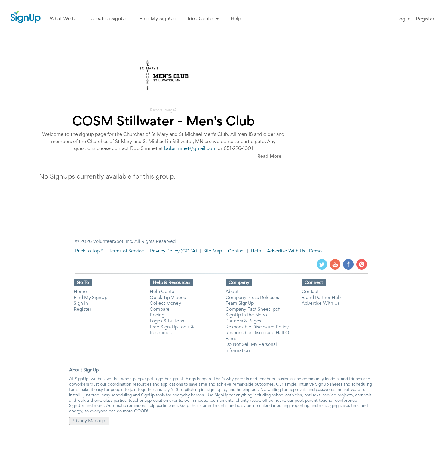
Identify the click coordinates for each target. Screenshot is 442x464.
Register (425, 19)
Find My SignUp (90, 298)
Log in (403, 19)
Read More (269, 156)
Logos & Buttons (167, 321)
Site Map (212, 251)
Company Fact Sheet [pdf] (253, 309)
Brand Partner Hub (321, 298)
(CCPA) (188, 251)
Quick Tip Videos (168, 298)
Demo (315, 251)
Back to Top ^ (89, 251)
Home (80, 292)
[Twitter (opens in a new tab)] (322, 264)
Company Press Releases (252, 298)
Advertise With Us (286, 251)
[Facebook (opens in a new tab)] (348, 264)
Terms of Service (126, 251)
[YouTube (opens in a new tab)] (335, 264)
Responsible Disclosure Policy (257, 327)
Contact (236, 251)
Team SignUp (240, 303)
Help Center (163, 292)
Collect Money (165, 303)
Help (256, 251)
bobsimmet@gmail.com (190, 149)
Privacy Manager (89, 421)
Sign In (81, 303)
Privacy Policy (165, 251)
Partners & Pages (243, 321)
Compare (160, 309)
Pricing (157, 315)
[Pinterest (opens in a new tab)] (361, 264)
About (232, 292)
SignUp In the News (246, 315)
